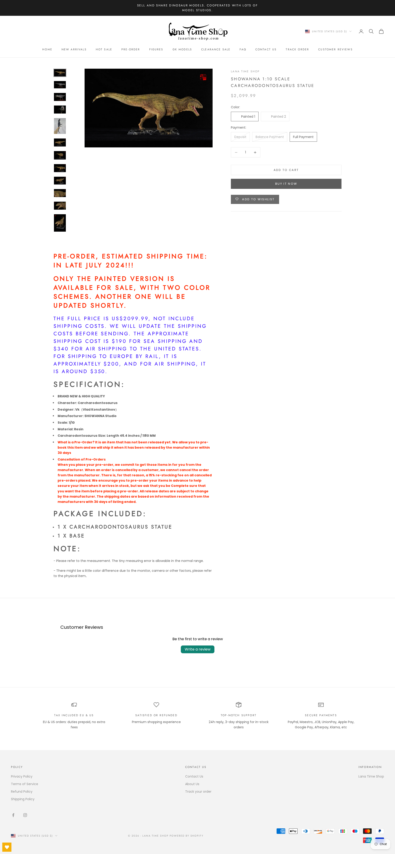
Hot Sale (104, 49)
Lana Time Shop (245, 71)
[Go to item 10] (59, 193)
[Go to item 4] (59, 109)
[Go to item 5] (59, 126)
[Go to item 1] (59, 73)
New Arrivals (74, 49)
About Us (192, 784)
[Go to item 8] (59, 168)
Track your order (198, 791)
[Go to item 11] (59, 205)
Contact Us (266, 49)
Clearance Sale (215, 49)
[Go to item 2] (59, 85)
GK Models (182, 49)
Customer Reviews (335, 49)
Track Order (297, 49)
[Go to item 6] (59, 142)
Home (47, 49)
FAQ (243, 49)
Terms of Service (24, 784)
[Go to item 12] (59, 223)
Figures (156, 49)
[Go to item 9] (59, 180)
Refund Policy (21, 791)
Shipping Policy (23, 799)
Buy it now (286, 184)
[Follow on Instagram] (25, 815)
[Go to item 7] (59, 155)
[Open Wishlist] (6, 847)
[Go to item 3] (59, 96)
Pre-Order (130, 49)
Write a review (198, 649)
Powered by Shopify (187, 836)
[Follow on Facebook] (13, 815)
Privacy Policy (21, 776)
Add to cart (286, 170)
